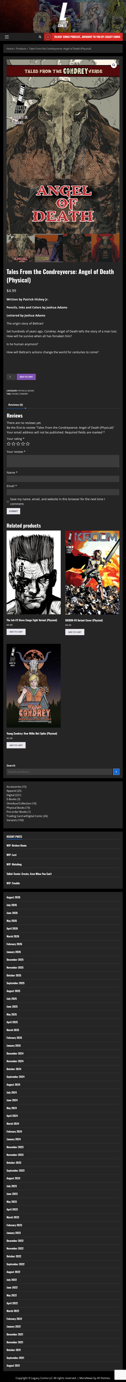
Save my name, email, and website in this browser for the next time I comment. (57, 501)
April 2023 (12, 1209)
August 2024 (13, 1084)
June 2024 (12, 1100)
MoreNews (86, 1378)
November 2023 (15, 1155)
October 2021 (14, 1350)
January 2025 (14, 1045)
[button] (6, 36)
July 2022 (12, 1280)
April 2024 (12, 1116)
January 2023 (14, 1233)
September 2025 (15, 983)
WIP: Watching (14, 864)
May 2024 (12, 1108)
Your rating (15, 439)
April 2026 (12, 928)
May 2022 (12, 1295)
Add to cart (26, 376)
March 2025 (13, 1030)
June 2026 (12, 913)
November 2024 (15, 1061)
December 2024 (15, 1053)
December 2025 (15, 960)
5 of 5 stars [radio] (28, 444)
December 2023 (15, 1147)
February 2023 (14, 1225)
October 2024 (14, 1069)
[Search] (116, 772)
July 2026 (12, 905)
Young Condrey (19, 393)
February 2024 (14, 1131)
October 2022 (14, 1256)
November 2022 (15, 1248)
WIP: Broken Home (17, 845)
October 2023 (14, 1163)
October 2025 (14, 975)
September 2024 (15, 1077)
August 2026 (13, 897)
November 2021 (15, 1342)
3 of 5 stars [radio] (18, 444)
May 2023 (12, 1202)
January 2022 (14, 1326)
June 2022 (12, 1287)
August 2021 (13, 1365)
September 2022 (15, 1264)
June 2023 (12, 1194)
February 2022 (14, 1319)
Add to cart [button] (16, 631)
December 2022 (15, 1241)
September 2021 (15, 1358)
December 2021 (15, 1334)
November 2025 (15, 967)
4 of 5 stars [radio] (23, 444)
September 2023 (15, 1170)
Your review (16, 452)
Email (12, 486)
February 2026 (14, 944)
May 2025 (12, 1014)
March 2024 (13, 1124)
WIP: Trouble (13, 883)
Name (12, 472)
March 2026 (13, 936)
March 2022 (13, 1311)
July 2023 (12, 1186)
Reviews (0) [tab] (15, 405)
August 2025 (13, 991)
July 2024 (12, 1092)
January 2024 (14, 1139)
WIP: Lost (12, 855)
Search (11, 765)
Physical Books (26, 390)
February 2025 (14, 1038)
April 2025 (12, 1022)
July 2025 (12, 999)
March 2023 (13, 1217)
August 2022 (13, 1272)
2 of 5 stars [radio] (13, 444)
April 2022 (12, 1303)
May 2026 (12, 921)
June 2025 (12, 1006)
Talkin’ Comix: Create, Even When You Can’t (29, 874)
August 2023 (13, 1178)
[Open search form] (40, 37)
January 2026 (14, 952)
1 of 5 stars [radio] (9, 444)
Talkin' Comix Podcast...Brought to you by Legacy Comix (87, 37)
